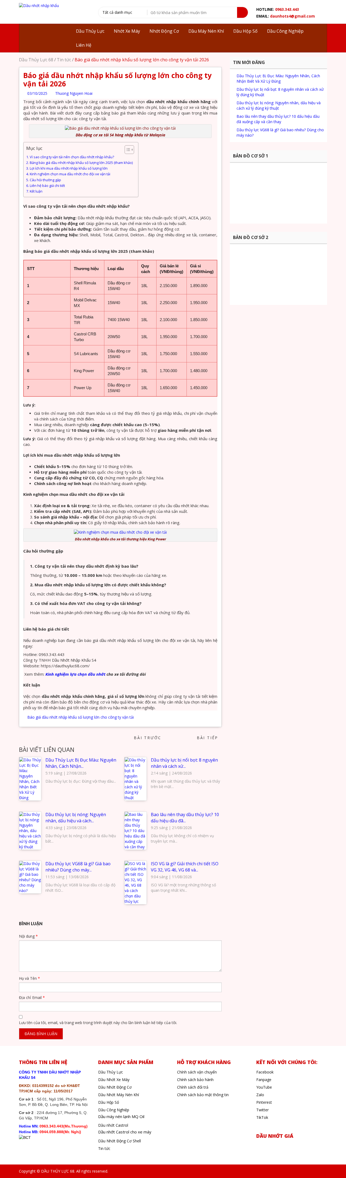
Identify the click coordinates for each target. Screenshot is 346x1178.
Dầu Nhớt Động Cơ (115, 1087)
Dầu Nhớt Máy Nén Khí (118, 1094)
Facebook (265, 1072)
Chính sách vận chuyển (197, 1072)
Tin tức (64, 60)
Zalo (260, 1094)
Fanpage (263, 1079)
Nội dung (28, 936)
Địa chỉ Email (32, 997)
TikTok (262, 1117)
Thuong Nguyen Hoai (73, 93)
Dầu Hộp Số (108, 1102)
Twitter (262, 1109)
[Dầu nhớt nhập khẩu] (39, 5)
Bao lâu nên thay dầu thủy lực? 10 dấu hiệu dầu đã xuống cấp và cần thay (278, 119)
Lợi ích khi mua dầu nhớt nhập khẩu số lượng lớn (69, 168)
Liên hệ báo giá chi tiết (47, 185)
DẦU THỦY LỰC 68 (57, 1171)
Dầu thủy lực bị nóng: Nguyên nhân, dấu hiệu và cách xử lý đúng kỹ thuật (279, 105)
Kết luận (36, 191)
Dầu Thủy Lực (110, 1072)
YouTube (264, 1087)
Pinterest (264, 1102)
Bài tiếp (209, 738)
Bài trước (146, 738)
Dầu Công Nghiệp (113, 1109)
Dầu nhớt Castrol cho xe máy (124, 1132)
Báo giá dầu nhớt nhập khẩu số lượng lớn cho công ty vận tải (80, 717)
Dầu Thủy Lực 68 (36, 60)
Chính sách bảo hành (195, 1079)
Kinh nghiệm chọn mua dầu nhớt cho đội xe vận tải (70, 174)
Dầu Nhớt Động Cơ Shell (119, 1140)
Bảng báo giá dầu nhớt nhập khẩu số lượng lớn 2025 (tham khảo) (81, 162)
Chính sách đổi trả (192, 1087)
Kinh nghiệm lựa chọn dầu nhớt (75, 674)
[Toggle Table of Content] (127, 149)
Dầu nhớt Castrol (113, 1125)
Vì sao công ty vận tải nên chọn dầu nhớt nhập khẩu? (72, 157)
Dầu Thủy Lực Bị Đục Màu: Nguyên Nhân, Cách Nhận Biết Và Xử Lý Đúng (278, 78)
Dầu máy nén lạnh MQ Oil (121, 1116)
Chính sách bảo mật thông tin (203, 1094)
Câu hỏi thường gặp (46, 180)
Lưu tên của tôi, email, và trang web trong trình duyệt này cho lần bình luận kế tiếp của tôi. (98, 1022)
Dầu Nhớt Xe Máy (113, 1079)
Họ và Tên (29, 978)
